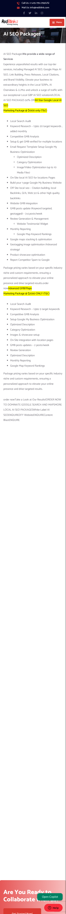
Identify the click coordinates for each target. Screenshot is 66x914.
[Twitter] (30, 13)
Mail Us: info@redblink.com (35, 7)
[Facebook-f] (24, 13)
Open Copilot (50, 896)
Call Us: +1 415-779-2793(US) (35, 3)
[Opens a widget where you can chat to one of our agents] (53, 908)
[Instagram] (42, 13)
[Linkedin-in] (36, 13)
